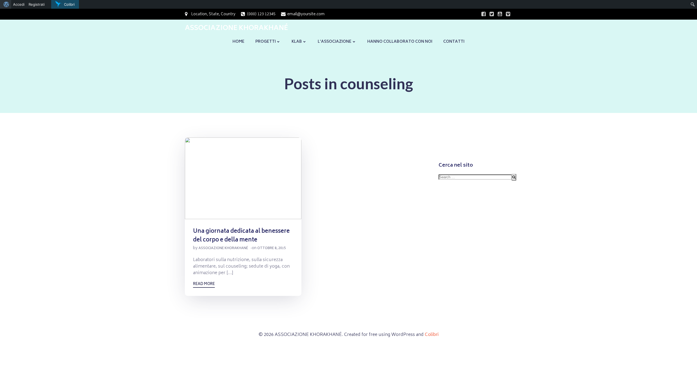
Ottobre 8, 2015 (271, 248)
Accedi (19, 4)
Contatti (453, 42)
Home (238, 42)
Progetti (265, 42)
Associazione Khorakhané (223, 248)
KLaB (297, 42)
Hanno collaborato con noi (399, 42)
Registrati (37, 4)
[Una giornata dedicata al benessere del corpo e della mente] (243, 178)
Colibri (432, 335)
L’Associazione (334, 42)
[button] (243, 178)
